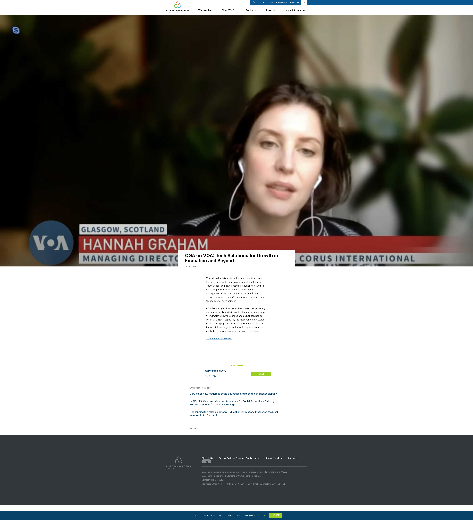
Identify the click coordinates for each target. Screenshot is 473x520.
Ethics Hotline (208, 458)
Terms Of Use (259, 515)
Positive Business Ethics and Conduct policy (239, 458)
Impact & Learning (295, 10)
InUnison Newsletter (274, 458)
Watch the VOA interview (219, 338)
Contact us (293, 458)
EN (304, 2)
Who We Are (205, 10)
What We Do (228, 10)
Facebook (259, 2)
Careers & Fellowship (278, 2)
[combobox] (304, 2)
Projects (270, 10)
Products (251, 10)
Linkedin (263, 2)
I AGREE (276, 515)
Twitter (254, 2)
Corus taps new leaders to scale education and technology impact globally (233, 393)
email (261, 374)
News (292, 2)
